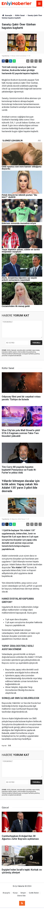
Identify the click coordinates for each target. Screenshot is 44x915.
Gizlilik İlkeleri (34, 893)
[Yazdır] (27, 61)
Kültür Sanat (20, 15)
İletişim (23, 893)
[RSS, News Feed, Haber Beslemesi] (22, 903)
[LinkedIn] (10, 61)
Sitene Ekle (21, 896)
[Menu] (39, 4)
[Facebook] (3, 61)
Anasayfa (8, 15)
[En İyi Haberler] (17, 3)
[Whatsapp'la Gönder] (14, 61)
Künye (15, 893)
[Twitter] (6, 61)
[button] (31, 61)
